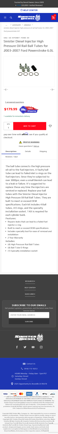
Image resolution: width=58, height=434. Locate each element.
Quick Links (29, 294)
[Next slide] (52, 89)
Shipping (43, 151)
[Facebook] (17, 347)
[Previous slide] (6, 89)
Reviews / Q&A (12, 157)
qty (8, 124)
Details (28, 151)
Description (11, 151)
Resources (29, 281)
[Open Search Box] (11, 18)
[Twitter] (25, 347)
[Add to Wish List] (50, 126)
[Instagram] (41, 347)
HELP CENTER (30, 10)
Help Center (30, 288)
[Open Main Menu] (5, 18)
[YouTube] (33, 347)
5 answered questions (14, 102)
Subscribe (29, 322)
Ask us (36, 146)
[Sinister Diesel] (29, 17)
